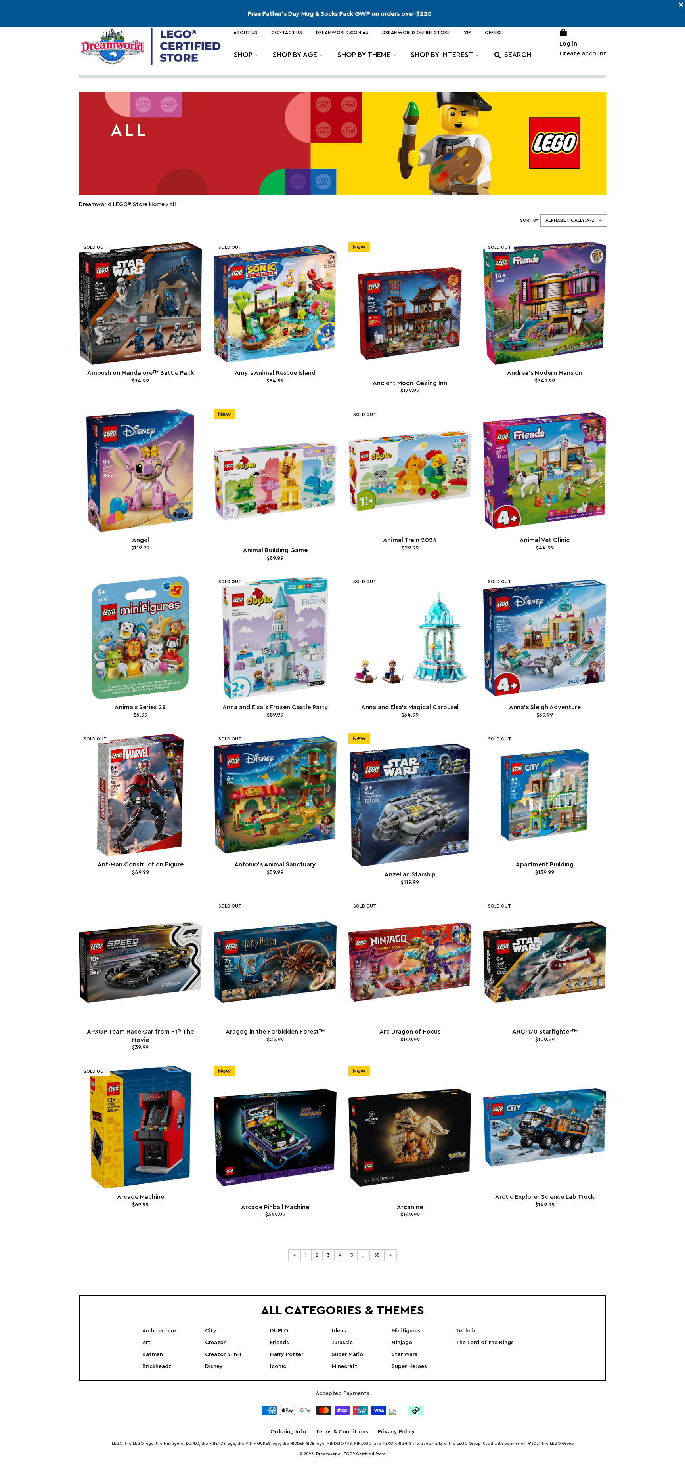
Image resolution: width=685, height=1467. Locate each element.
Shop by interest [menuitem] (442, 54)
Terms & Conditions (342, 1432)
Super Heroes (409, 1366)
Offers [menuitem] (493, 32)
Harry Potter (286, 1354)
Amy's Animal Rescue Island (275, 373)
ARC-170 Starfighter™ (545, 1031)
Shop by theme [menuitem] (363, 54)
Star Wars (404, 1354)
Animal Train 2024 (410, 540)
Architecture (159, 1330)
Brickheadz (157, 1366)
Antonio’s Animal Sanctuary (275, 864)
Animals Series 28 (140, 707)
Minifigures (406, 1330)
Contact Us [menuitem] (286, 32)
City (210, 1330)
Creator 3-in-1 (223, 1354)
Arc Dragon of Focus (409, 1031)
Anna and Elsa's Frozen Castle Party (275, 707)
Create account (582, 53)
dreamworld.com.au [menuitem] (342, 32)
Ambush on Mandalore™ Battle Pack (140, 373)
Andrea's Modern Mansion (544, 373)
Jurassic (342, 1342)
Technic (465, 1330)
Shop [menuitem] (243, 54)
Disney (214, 1366)
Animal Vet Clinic (545, 540)
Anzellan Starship (410, 874)
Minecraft (345, 1366)
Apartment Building (545, 864)
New (359, 247)
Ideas (339, 1330)
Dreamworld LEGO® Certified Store (351, 1454)
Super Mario (347, 1354)
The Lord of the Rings (484, 1342)
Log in (568, 43)
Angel (140, 540)
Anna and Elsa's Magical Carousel (410, 707)
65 (377, 1255)
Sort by (529, 220)
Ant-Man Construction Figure (141, 864)
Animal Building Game (275, 550)
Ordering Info (288, 1432)
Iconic (278, 1366)
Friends (279, 1342)
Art (146, 1342)
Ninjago (402, 1342)
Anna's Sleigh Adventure (545, 707)
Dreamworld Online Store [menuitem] (416, 32)
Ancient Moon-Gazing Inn (410, 383)
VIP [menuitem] (467, 32)
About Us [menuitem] (245, 32)
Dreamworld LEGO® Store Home (122, 204)
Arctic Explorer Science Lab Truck (544, 1197)
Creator (215, 1342)
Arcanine (410, 1207)
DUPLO (279, 1330)
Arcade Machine (140, 1197)
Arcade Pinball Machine (275, 1207)
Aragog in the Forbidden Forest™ (275, 1031)
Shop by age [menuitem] (295, 54)
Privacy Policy (396, 1432)
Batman (152, 1354)
